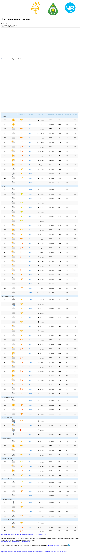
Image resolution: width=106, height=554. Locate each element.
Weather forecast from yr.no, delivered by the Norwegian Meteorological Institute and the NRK (23, 534)
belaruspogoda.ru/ (5, 541)
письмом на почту (53, 545)
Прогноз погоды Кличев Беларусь (21, 541)
